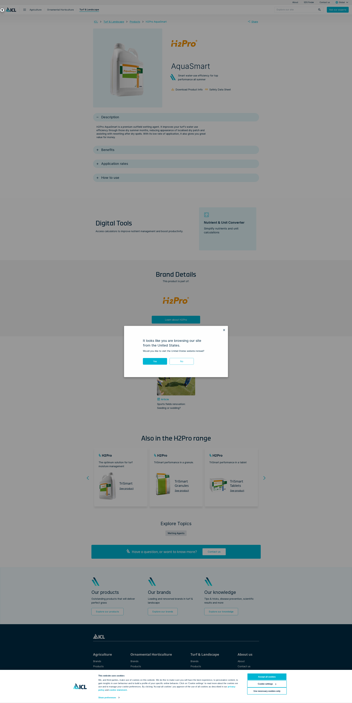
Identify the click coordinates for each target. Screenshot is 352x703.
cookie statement (118, 690)
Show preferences (107, 697)
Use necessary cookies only (267, 691)
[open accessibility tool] (2, 10)
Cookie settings (265, 684)
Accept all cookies (267, 677)
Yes (155, 361)
